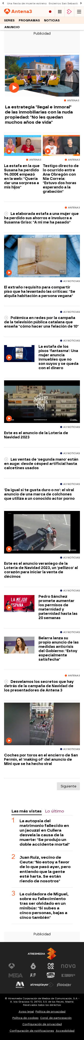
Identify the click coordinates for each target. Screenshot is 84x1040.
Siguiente (68, 786)
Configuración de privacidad (42, 1024)
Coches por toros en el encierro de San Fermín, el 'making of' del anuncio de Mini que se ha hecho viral (41, 759)
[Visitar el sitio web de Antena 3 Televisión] (16, 966)
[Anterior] (3, 3)
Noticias (52, 20)
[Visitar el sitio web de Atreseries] (33, 975)
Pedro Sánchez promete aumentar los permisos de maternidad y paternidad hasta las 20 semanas (58, 607)
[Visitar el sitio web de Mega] (16, 975)
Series (9, 20)
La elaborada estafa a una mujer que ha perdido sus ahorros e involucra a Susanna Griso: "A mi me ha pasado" (41, 217)
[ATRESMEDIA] (42, 953)
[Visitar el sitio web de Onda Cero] (51, 975)
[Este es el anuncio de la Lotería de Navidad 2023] (42, 401)
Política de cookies (25, 1017)
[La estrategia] (42, 76)
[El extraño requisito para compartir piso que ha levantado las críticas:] (42, 256)
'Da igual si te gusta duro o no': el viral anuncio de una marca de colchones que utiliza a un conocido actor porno (39, 494)
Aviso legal (26, 1011)
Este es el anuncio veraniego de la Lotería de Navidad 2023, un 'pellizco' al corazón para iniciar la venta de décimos (41, 569)
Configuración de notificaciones (32, 1030)
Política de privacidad (50, 1011)
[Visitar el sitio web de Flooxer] (64, 985)
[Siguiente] (81, 3)
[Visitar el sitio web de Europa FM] (68, 975)
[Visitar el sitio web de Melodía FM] (20, 985)
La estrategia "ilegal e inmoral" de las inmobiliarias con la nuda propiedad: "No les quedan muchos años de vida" (39, 114)
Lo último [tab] (54, 811)
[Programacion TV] (59, 12)
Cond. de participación (56, 1017)
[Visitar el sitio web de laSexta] (33, 966)
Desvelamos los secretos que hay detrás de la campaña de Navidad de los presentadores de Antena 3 (39, 685)
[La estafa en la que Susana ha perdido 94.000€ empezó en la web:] (22, 145)
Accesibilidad (65, 1030)
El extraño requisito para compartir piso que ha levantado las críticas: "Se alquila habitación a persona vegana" (39, 291)
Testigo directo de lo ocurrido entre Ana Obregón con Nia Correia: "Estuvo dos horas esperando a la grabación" (61, 179)
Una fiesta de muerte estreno (27, 3)
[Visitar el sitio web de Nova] (68, 966)
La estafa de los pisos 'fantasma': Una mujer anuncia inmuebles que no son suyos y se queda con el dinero (58, 357)
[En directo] (50, 12)
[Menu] (79, 12)
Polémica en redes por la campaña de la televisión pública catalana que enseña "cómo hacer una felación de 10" (41, 322)
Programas (29, 20)
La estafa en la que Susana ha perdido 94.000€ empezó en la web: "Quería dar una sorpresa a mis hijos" (22, 176)
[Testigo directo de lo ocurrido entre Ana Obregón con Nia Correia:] (61, 145)
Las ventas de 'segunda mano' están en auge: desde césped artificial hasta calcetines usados (41, 463)
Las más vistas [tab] (26, 811)
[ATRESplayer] (69, 12)
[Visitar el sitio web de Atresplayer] (42, 985)
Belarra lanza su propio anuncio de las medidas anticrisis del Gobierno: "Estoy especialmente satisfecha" (59, 649)
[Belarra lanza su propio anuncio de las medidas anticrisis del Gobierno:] (19, 645)
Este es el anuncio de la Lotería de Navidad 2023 (36, 435)
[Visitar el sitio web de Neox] (51, 966)
